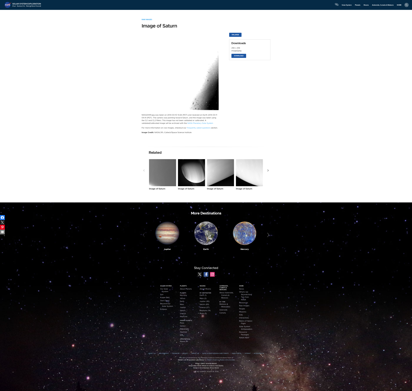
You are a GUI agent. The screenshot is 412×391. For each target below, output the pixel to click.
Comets (222, 313)
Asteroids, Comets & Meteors (223, 287)
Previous (143, 170)
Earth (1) (203, 295)
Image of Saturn (157, 189)
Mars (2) (203, 298)
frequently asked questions (199, 128)
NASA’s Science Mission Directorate (220, 360)
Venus (182, 298)
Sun (161, 294)
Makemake (184, 329)
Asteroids (223, 310)
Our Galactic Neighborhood (26, 6)
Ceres (182, 326)
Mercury (245, 249)
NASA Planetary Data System (200, 123)
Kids (241, 315)
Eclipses (163, 309)
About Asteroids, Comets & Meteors (226, 295)
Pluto (182, 323)
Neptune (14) (205, 310)
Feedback (175, 353)
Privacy (186, 353)
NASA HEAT (244, 338)
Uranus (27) (205, 307)
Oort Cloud (164, 301)
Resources (243, 303)
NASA (8, 5)
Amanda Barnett (211, 363)
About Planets (186, 289)
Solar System (165, 286)
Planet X (183, 341)
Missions (242, 312)
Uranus (183, 313)
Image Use (195, 353)
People (242, 309)
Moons (202, 286)
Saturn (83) (204, 304)
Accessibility (259, 353)
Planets (183, 286)
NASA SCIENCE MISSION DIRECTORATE (215, 353)
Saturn (182, 310)
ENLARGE (235, 35)
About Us (152, 353)
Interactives (244, 318)
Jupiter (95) (205, 301)
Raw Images (147, 19)
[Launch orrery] (337, 5)
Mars (182, 304)
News (241, 289)
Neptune (183, 316)
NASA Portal (237, 353)
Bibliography (164, 353)
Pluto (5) (203, 313)
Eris (181, 335)
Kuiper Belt (165, 297)
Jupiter (167, 249)
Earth (206, 249)
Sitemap (248, 353)
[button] (399, 5)
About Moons (205, 289)
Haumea (183, 332)
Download (239, 56)
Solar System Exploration (26, 3)
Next (268, 170)
